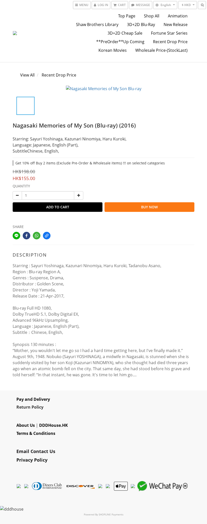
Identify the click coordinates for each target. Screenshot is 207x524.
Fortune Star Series (169, 33)
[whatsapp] (36, 235)
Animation (178, 16)
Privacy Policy (31, 460)
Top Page (126, 16)
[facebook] (26, 235)
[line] (16, 235)
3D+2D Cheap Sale (125, 33)
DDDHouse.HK (53, 425)
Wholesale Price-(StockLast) (161, 50)
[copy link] (46, 235)
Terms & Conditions (35, 433)
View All (27, 75)
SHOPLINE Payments (111, 514)
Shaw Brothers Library (97, 24)
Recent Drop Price (170, 41)
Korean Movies (112, 50)
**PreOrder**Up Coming (120, 41)
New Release (176, 24)
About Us (25, 425)
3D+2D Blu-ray (141, 24)
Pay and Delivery (33, 399)
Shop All (151, 16)
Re (18, 407)
